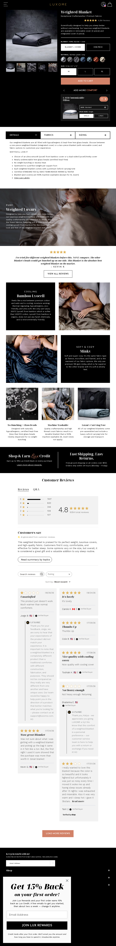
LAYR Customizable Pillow (73, 99)
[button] (103, 7)
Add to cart (85, 81)
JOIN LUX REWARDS (37, 925)
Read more (78, 801)
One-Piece (98, 47)
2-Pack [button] (101, 116)
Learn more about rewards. (29, 465)
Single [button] (86, 116)
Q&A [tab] (36, 489)
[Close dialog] (67, 880)
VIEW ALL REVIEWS (58, 274)
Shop (9, 870)
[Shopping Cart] (109, 5)
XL (102, 71)
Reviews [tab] (23, 489)
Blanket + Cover (73, 47)
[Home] (58, 4)
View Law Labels (22, 178)
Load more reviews (58, 833)
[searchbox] (28, 574)
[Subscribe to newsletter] (52, 863)
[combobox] (59, 574)
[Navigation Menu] (6, 4)
